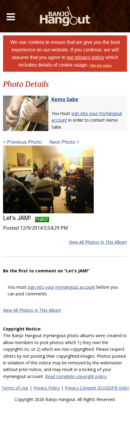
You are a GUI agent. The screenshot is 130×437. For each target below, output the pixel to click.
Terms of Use (15, 388)
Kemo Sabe (64, 99)
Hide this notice (100, 65)
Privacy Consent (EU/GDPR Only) (97, 388)
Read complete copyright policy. (76, 376)
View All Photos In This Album (98, 242)
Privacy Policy (46, 388)
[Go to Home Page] (65, 16)
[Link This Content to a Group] (42, 217)
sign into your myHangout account (61, 287)
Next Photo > (63, 142)
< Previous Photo (22, 142)
